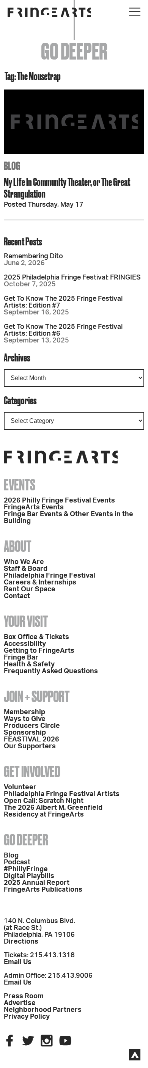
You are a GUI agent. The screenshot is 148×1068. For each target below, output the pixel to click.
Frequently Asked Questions (51, 671)
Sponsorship (25, 732)
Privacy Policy (27, 1016)
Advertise (20, 1003)
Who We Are (24, 562)
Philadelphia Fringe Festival (49, 575)
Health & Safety (29, 664)
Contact (17, 596)
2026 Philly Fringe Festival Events (59, 500)
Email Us (17, 962)
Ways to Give (25, 719)
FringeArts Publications (43, 889)
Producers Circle (32, 725)
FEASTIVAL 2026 (31, 739)
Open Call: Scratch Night (43, 801)
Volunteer (20, 787)
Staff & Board (25, 568)
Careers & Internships (40, 582)
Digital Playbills (29, 876)
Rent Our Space (29, 589)
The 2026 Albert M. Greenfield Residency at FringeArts (53, 811)
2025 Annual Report (36, 883)
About (17, 546)
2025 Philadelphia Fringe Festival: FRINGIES (72, 277)
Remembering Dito (33, 256)
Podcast (17, 862)
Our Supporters (30, 746)
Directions (21, 941)
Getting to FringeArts (39, 650)
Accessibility (25, 644)
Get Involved (32, 771)
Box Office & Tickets (36, 637)
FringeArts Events (34, 507)
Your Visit (26, 621)
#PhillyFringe (26, 869)
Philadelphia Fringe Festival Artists (62, 794)
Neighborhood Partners (43, 1010)
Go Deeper (26, 839)
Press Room (24, 996)
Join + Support (37, 696)
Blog (11, 855)
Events (19, 484)
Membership (24, 712)
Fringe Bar (21, 657)
